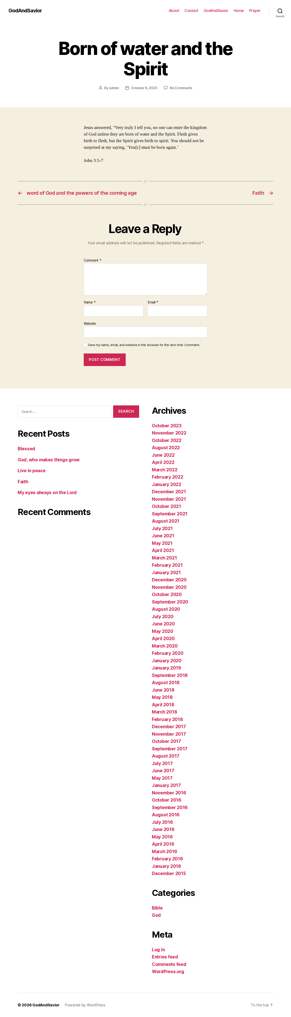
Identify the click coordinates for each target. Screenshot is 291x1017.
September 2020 (170, 602)
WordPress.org (168, 971)
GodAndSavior (25, 10)
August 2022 (166, 447)
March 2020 (164, 646)
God (156, 915)
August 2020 (166, 609)
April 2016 (163, 844)
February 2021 (167, 565)
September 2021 (169, 513)
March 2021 (164, 558)
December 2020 (169, 579)
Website (90, 323)
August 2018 (166, 682)
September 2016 (170, 807)
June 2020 (163, 624)
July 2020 (162, 616)
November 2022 (169, 433)
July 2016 (162, 822)
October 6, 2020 (144, 88)
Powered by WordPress (85, 1005)
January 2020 (167, 660)
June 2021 (163, 535)
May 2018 (162, 697)
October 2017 (166, 741)
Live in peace (32, 470)
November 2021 (169, 499)
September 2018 (170, 675)
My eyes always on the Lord (47, 492)
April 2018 (163, 704)
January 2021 (166, 572)
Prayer (255, 10)
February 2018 (167, 719)
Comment (92, 260)
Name (89, 302)
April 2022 (163, 462)
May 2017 (162, 778)
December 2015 (169, 873)
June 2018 (163, 690)
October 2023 (167, 425)
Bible (157, 908)
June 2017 (163, 770)
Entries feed (165, 957)
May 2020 (162, 631)
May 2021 (162, 543)
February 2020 (167, 653)
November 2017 (169, 734)
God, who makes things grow (49, 459)
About (174, 10)
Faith (23, 481)
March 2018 (164, 712)
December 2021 (169, 491)
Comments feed (169, 964)
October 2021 (166, 506)
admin (114, 88)
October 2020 (167, 594)
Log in (158, 949)
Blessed (26, 448)
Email (153, 302)
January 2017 (166, 785)
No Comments (181, 88)
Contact (191, 10)
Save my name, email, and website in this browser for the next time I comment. (144, 345)
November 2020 (169, 587)
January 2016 (166, 866)
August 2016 (166, 814)
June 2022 (163, 455)
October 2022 (167, 440)
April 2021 (163, 550)
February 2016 (167, 858)
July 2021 (162, 528)
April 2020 (163, 638)
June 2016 (163, 829)
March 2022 (164, 469)
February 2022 (167, 477)
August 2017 (165, 756)
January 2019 (166, 668)
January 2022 (166, 484)
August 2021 (165, 521)
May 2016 (162, 837)
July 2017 (162, 763)
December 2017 (169, 726)
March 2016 (164, 851)
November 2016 (169, 792)
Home (239, 10)
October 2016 (166, 800)
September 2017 (169, 748)
